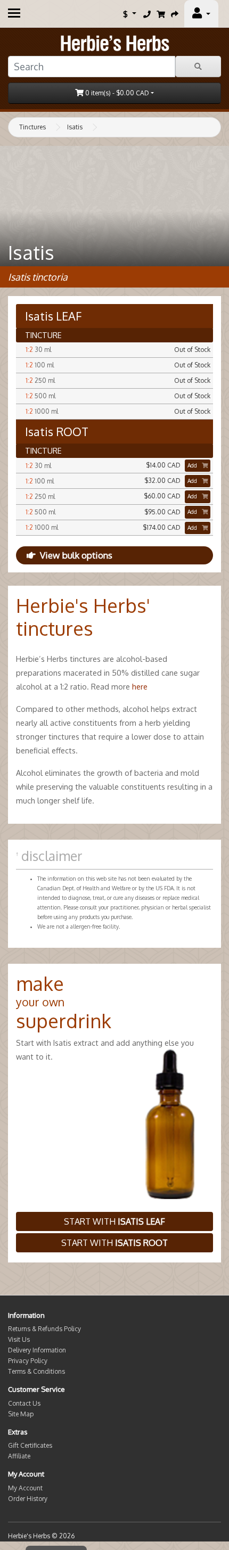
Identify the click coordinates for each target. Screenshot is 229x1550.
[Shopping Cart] (161, 14)
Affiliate (19, 1456)
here (140, 686)
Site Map (21, 1414)
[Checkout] (174, 14)
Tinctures (32, 127)
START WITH (114, 1221)
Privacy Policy (27, 1361)
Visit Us (19, 1339)
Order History (27, 1499)
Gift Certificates (30, 1445)
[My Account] (201, 14)
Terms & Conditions (36, 1371)
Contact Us (24, 1403)
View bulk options (76, 555)
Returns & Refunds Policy (44, 1329)
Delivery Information (37, 1350)
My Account (25, 1488)
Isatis (75, 127)
